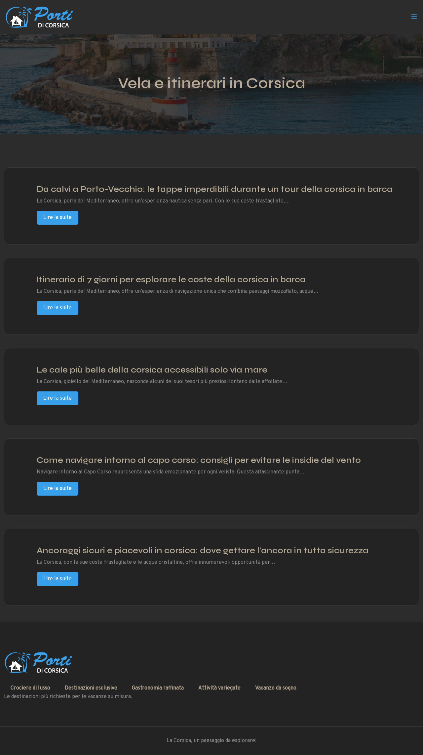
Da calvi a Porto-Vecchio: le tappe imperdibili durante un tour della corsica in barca (215, 189)
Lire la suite (57, 217)
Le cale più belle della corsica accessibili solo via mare (152, 370)
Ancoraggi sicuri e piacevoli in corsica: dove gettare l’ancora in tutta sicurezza (202, 550)
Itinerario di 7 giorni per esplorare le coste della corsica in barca (171, 280)
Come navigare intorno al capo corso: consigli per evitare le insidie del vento (199, 460)
